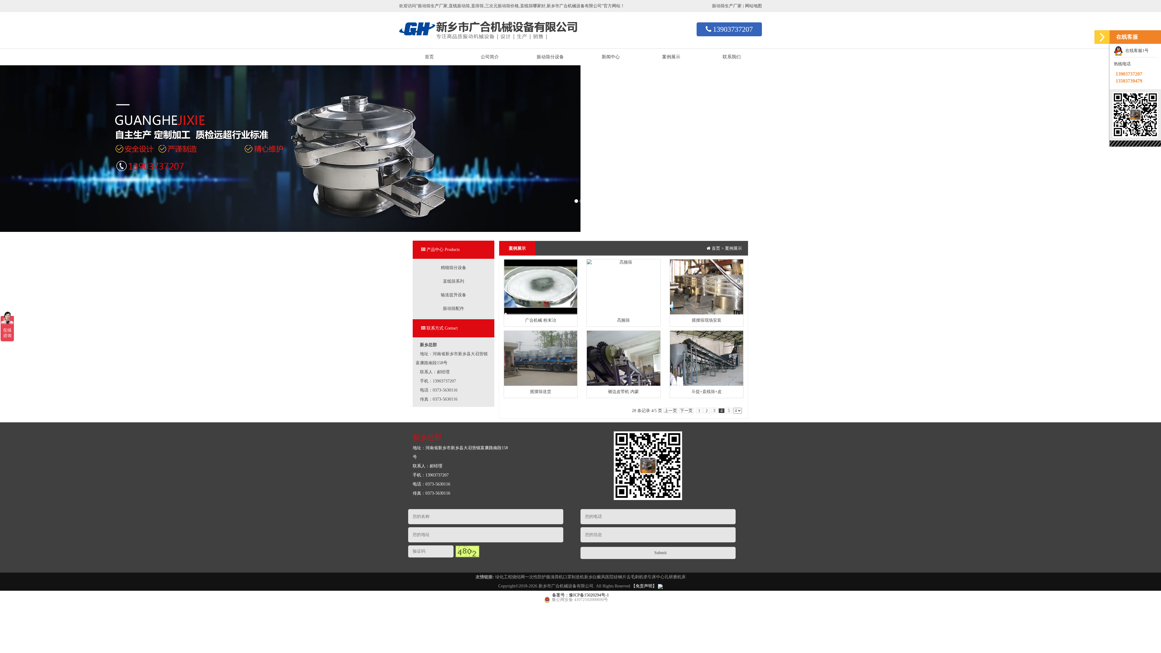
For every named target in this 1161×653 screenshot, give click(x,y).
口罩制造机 (573, 577)
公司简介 (490, 56)
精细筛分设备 (453, 267)
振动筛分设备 (550, 56)
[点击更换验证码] (467, 551)
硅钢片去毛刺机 (628, 577)
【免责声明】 (644, 586)
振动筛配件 (453, 308)
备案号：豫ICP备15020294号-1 (580, 595)
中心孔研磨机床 (671, 577)
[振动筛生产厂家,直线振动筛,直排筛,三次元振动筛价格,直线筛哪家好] (488, 25)
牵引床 (649, 577)
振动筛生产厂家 (727, 6)
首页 (429, 56)
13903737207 (733, 29)
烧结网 (518, 577)
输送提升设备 (453, 295)
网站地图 (753, 6)
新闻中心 (611, 56)
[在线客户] (1102, 37)
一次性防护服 (537, 577)
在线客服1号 (1136, 50)
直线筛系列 (453, 281)
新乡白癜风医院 (599, 577)
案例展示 (671, 56)
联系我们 (732, 56)
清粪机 (556, 577)
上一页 (670, 410)
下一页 (686, 410)
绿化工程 (503, 577)
